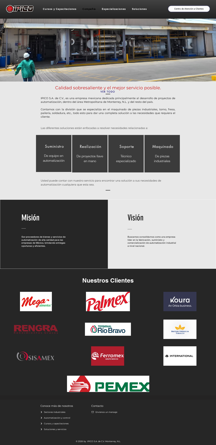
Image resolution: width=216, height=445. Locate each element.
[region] (53, 153)
